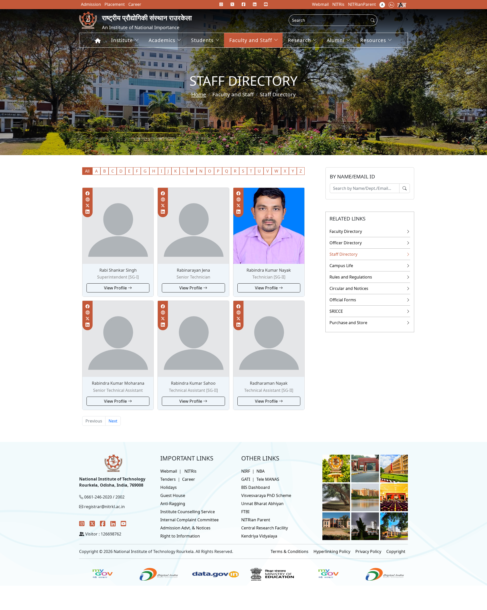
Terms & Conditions (289, 551)
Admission (91, 4)
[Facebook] (102, 523)
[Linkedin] (254, 4)
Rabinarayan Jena (193, 270)
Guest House (172, 495)
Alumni (335, 40)
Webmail (168, 471)
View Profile (116, 288)
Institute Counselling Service (187, 511)
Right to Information (180, 536)
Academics (162, 40)
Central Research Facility (264, 528)
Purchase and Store (348, 322)
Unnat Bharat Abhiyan (262, 503)
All (87, 171)
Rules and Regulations (350, 277)
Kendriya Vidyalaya (259, 536)
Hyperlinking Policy (332, 551)
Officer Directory (345, 243)
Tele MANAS (267, 479)
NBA (260, 471)
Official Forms (342, 300)
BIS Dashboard (255, 487)
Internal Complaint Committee (189, 520)
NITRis (190, 471)
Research (299, 40)
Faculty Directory (345, 231)
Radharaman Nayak (269, 383)
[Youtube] (266, 4)
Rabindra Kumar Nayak (269, 270)
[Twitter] (92, 523)
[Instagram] (81, 523)
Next (113, 421)
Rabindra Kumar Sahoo (193, 383)
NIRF (245, 471)
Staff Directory (343, 254)
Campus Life (341, 265)
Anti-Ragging (172, 503)
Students (202, 40)
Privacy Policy (368, 551)
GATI (245, 479)
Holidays (168, 487)
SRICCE (336, 311)
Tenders (168, 479)
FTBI (245, 511)
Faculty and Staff (250, 40)
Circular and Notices (348, 288)
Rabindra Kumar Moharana (118, 383)
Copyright (395, 551)
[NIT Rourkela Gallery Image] (336, 468)
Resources (373, 40)
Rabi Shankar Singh (118, 270)
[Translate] (402, 4)
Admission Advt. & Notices (185, 528)
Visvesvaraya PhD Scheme (266, 495)
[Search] (404, 188)
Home (198, 94)
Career (188, 479)
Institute (122, 40)
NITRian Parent (255, 520)
